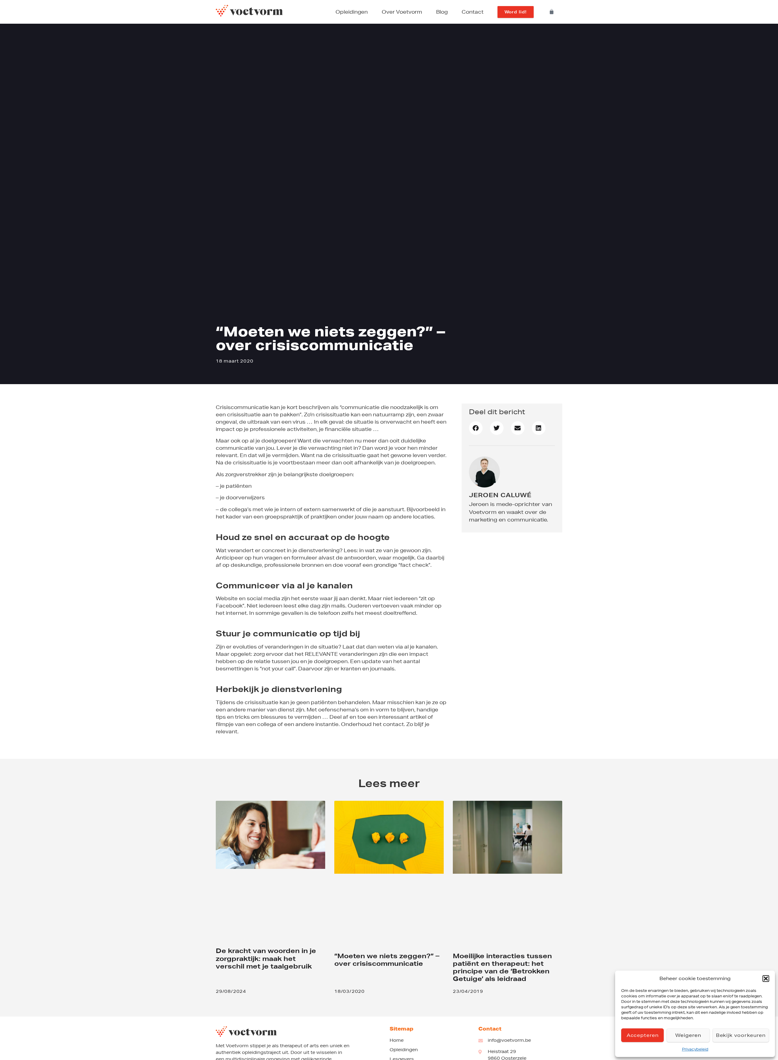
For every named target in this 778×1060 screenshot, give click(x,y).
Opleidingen (352, 12)
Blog (442, 12)
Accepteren (643, 1035)
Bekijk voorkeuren (741, 1035)
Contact (473, 12)
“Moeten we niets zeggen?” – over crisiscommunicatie (386, 959)
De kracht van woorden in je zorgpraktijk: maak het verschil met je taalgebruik (266, 958)
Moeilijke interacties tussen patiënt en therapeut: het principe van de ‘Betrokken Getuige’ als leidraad (502, 967)
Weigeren (688, 1035)
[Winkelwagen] (552, 11)
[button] (766, 979)
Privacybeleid (695, 1049)
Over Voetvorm (402, 12)
